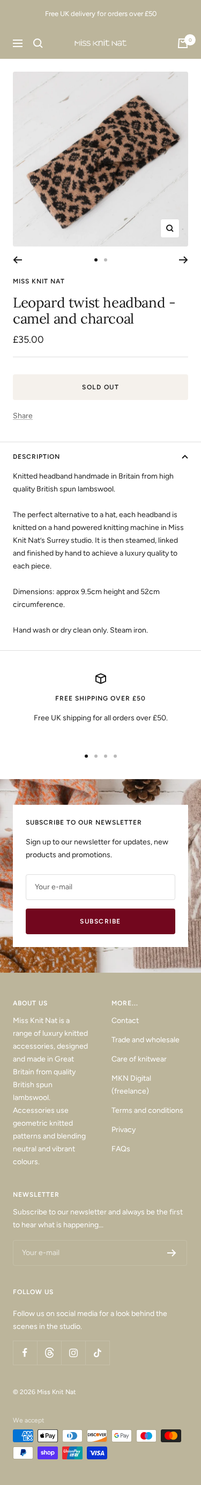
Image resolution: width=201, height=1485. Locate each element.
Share (23, 415)
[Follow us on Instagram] (73, 1353)
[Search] (38, 43)
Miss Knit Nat (39, 281)
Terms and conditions (147, 1110)
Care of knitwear (139, 1059)
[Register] (171, 1253)
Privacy (123, 1129)
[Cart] (182, 43)
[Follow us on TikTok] (97, 1353)
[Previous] (17, 260)
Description (36, 456)
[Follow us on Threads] (49, 1353)
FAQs (120, 1148)
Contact (125, 1020)
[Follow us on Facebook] (25, 1353)
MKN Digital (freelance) (131, 1085)
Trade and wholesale (145, 1039)
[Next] (183, 260)
